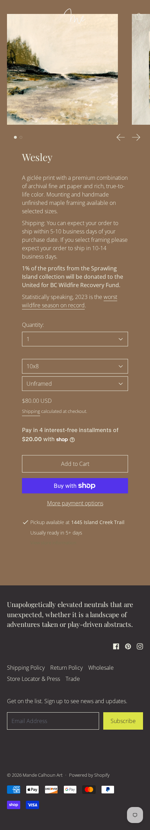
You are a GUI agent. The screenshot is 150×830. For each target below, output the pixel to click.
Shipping (31, 411)
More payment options (75, 503)
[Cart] (139, 16)
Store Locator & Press (33, 679)
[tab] (15, 137)
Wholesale (101, 667)
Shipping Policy (26, 667)
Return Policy (66, 667)
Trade (73, 679)
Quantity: (33, 325)
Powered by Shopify (89, 775)
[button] (62, 69)
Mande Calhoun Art (42, 775)
